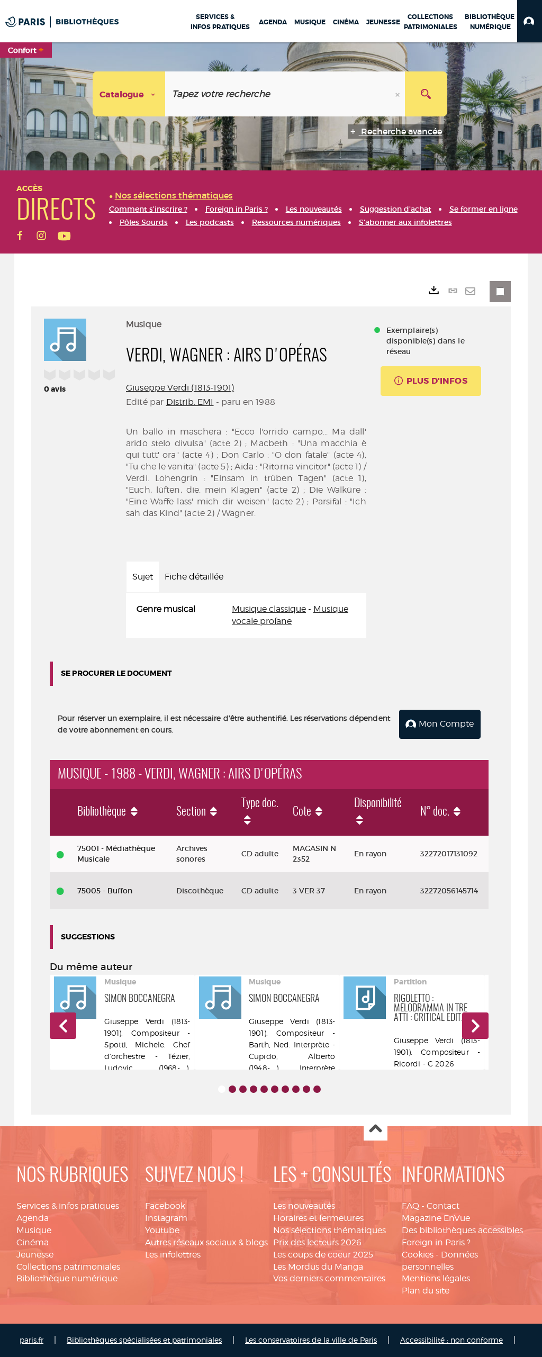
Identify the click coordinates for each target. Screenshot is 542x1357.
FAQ (410, 1206)
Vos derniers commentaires (329, 1278)
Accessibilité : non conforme (451, 1339)
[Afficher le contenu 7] (285, 1089)
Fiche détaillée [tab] (194, 577)
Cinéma (32, 1242)
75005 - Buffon (104, 890)
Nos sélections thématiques (329, 1230)
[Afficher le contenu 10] (317, 1089)
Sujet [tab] (142, 577)
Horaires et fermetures (318, 1218)
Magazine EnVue (436, 1218)
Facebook (165, 1206)
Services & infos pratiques (67, 1206)
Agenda (32, 1218)
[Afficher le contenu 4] (253, 1089)
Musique (33, 1230)
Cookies (417, 1255)
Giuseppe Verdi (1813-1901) (180, 388)
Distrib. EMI (190, 402)
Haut (375, 1129)
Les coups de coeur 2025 (323, 1255)
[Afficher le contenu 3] (243, 1089)
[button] (529, 21)
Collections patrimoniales (68, 1267)
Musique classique (269, 609)
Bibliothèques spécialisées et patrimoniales (144, 1339)
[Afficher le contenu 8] (296, 1089)
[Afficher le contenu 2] (232, 1089)
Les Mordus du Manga (318, 1267)
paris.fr (31, 1339)
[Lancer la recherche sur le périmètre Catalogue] (426, 93)
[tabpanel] (246, 615)
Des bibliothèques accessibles (462, 1230)
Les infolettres (173, 1255)
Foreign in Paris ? (436, 1242)
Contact (443, 1206)
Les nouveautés (304, 1206)
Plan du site (425, 1291)
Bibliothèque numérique (67, 1278)
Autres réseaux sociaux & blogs (206, 1242)
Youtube (162, 1230)
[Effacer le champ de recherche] (398, 93)
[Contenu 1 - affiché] (221, 1089)
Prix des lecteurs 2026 (317, 1242)
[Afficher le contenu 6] (274, 1089)
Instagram (166, 1218)
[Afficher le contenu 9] (306, 1089)
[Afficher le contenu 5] (264, 1089)
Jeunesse (34, 1255)
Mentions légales (436, 1278)
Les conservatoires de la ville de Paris (311, 1339)
